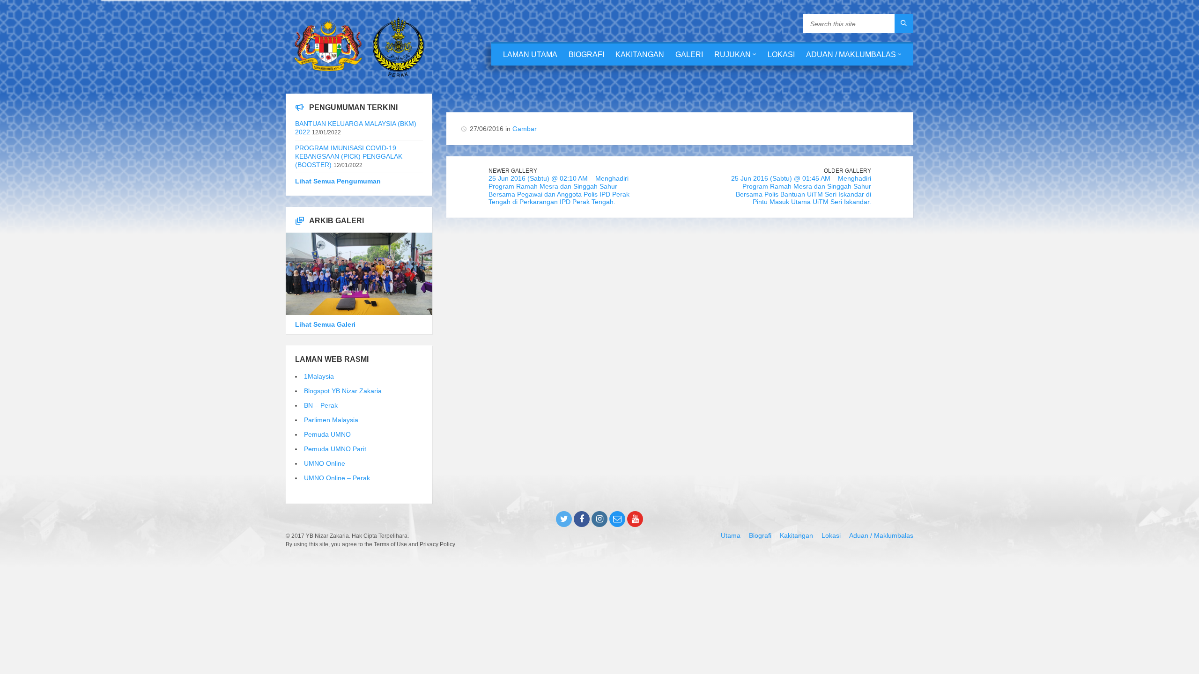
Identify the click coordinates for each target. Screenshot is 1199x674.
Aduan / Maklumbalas (851, 55)
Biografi (586, 55)
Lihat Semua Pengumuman (338, 181)
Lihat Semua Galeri (325, 324)
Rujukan (732, 55)
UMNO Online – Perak (337, 478)
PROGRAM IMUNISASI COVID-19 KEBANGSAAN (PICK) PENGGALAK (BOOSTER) (348, 156)
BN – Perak (321, 405)
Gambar (524, 128)
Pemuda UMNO (327, 434)
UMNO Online (324, 463)
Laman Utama (530, 55)
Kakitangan (639, 55)
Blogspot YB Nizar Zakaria (343, 391)
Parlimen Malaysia (331, 420)
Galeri (689, 55)
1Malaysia (319, 376)
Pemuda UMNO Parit (335, 449)
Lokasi (781, 55)
